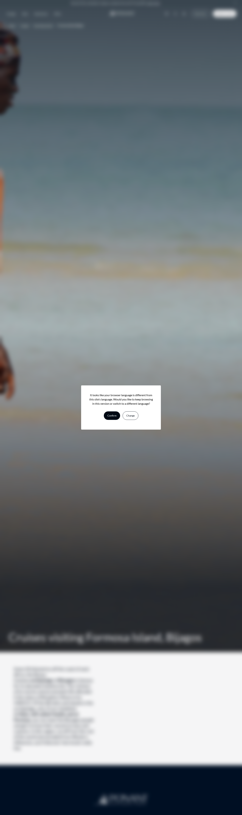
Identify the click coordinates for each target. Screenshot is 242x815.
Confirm (112, 415)
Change (130, 415)
